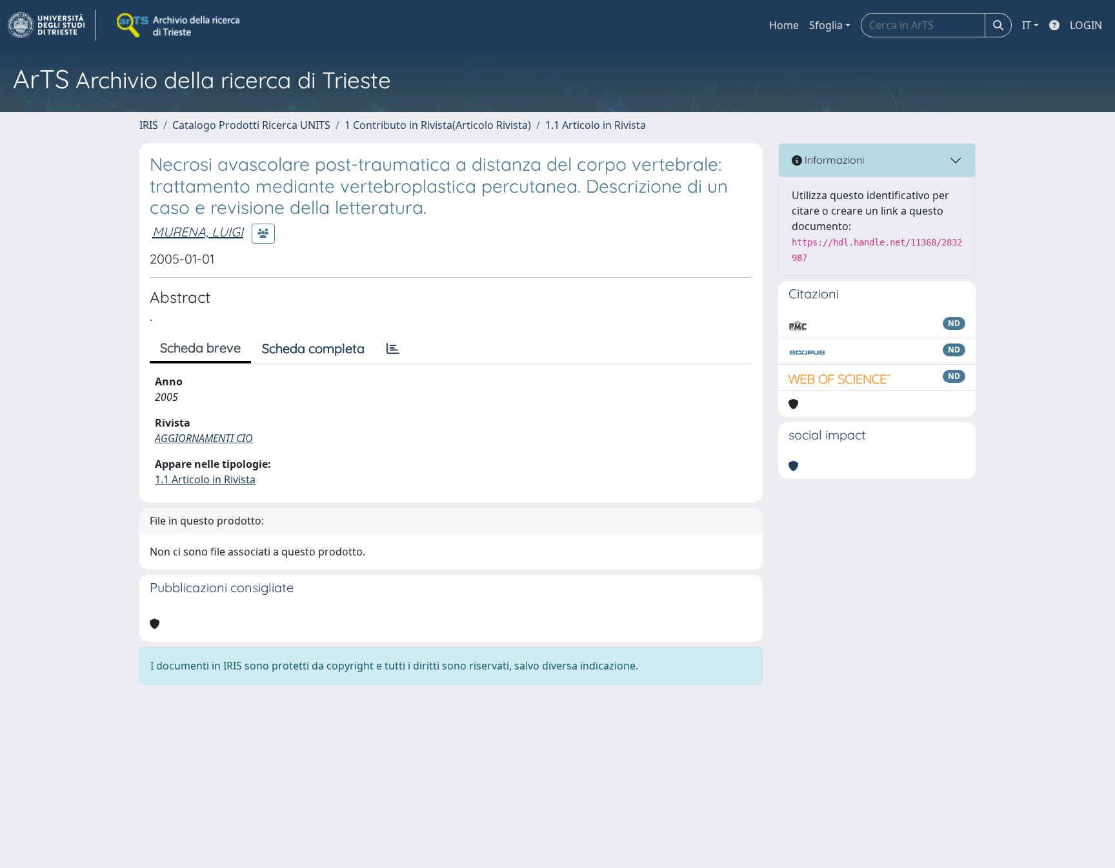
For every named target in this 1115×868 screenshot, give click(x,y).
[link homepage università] (179, 25)
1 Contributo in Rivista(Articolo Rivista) (438, 125)
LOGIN (1086, 25)
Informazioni (833, 159)
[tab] (393, 348)
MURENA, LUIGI (197, 232)
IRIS (148, 125)
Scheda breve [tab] (200, 348)
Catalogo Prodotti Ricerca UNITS (251, 125)
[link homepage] (51, 25)
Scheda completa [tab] (313, 348)
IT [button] (1026, 25)
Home (784, 25)
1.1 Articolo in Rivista (595, 125)
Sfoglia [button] (826, 25)
